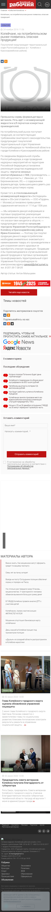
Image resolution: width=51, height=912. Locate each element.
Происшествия (7, 876)
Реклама (24, 825)
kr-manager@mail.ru (16, 854)
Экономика (26, 866)
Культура (5, 868)
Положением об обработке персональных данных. (20, 467)
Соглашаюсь (26, 906)
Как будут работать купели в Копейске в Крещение (26, 393)
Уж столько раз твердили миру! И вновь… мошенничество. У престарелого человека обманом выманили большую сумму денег (24, 592)
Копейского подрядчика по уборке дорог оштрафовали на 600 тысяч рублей (26, 381)
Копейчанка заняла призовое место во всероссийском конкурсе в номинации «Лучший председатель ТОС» (25, 399)
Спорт (4, 871)
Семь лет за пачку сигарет (17, 573)
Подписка (33, 825)
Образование (26, 874)
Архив (42, 825)
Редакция (5, 825)
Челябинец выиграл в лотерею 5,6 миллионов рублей (23, 387)
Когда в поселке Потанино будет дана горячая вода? (25, 375)
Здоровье (5, 874)
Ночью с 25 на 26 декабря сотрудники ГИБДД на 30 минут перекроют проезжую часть (28, 406)
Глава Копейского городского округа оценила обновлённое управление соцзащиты (22, 703)
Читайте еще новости (18, 292)
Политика (25, 868)
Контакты (15, 825)
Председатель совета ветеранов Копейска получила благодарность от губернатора (23, 782)
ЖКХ (23, 871)
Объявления (7, 879)
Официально (26, 876)
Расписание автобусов (10, 827)
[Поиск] (40, 4)
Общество (5, 866)
